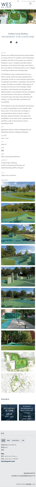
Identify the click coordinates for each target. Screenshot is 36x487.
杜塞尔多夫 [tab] (15, 440)
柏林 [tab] (8, 440)
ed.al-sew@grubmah (8, 461)
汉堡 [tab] (3, 440)
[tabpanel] (18, 453)
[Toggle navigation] (30, 3)
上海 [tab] (22, 440)
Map (2, 454)
